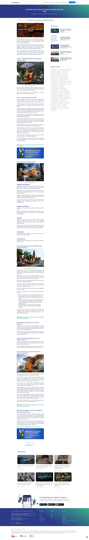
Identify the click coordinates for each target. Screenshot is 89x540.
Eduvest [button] (57, 2)
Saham (40, 513)
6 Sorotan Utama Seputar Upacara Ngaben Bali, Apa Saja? (41, 20)
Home (18, 20)
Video (51, 516)
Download (72, 2)
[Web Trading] (77, 2)
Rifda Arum (35, 14)
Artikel (26, 20)
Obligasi (40, 515)
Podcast (52, 515)
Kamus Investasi (41, 519)
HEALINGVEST (44, 6)
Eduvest (22, 20)
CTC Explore (46, 2)
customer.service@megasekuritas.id (21, 518)
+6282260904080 (19, 519)
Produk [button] (51, 2)
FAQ (62, 513)
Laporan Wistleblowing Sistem (66, 523)
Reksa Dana (41, 516)
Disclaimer (63, 516)
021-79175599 (17, 517)
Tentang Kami (64, 515)
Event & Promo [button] (64, 2)
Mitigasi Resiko (64, 519)
